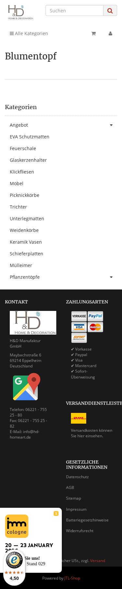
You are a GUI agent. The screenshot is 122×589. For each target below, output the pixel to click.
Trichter (18, 207)
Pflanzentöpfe (25, 277)
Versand (97, 560)
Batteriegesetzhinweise (87, 520)
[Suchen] (110, 10)
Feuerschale (23, 148)
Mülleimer (21, 265)
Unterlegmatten (27, 218)
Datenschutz (77, 477)
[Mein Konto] (110, 33)
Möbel (16, 183)
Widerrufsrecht (79, 530)
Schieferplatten (26, 253)
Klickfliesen (22, 172)
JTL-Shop (72, 578)
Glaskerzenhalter (28, 160)
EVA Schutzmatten (29, 137)
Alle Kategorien (31, 33)
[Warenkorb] (94, 33)
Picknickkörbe (24, 195)
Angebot (19, 125)
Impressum (76, 509)
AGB (70, 487)
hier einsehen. (90, 436)
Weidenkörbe (24, 230)
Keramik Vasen (26, 242)
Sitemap (73, 498)
